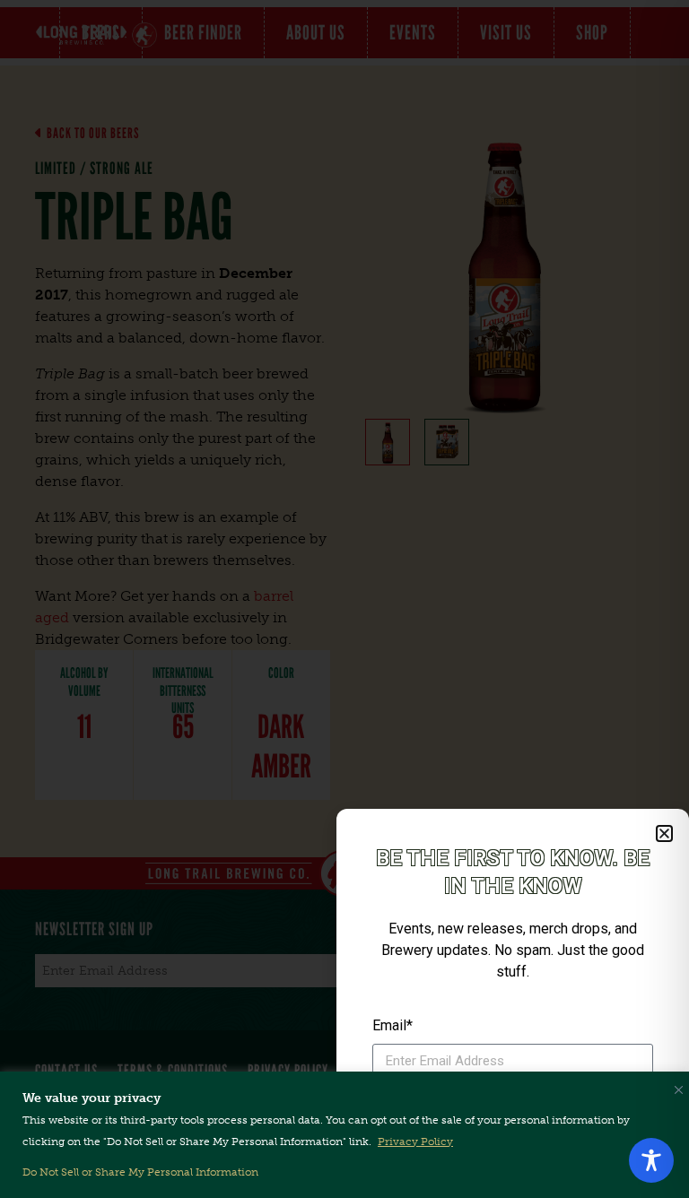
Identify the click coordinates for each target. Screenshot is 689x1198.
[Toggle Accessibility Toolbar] (651, 1160)
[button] (664, 833)
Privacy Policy (415, 1141)
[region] (344, 1135)
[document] (344, 599)
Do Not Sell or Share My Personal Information (140, 1172)
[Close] (674, 1086)
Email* (392, 1025)
